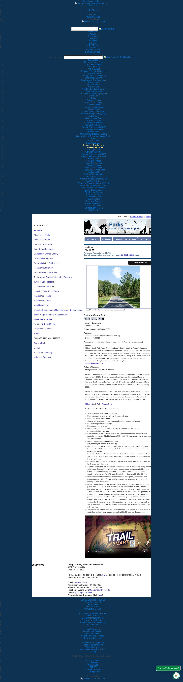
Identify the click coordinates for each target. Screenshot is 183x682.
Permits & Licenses (92, 638)
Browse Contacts (93, 669)
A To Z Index (92, 10)
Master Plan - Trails (42, 301)
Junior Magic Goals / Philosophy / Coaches (53, 277)
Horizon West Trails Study (45, 272)
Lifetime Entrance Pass (44, 287)
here (100, 595)
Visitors (92, 34)
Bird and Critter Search (44, 244)
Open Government (93, 602)
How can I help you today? (168, 668)
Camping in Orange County (46, 254)
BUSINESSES (92, 143)
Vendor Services (92, 647)
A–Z (103, 575)
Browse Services (92, 52)
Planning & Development (93, 642)
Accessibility (93, 665)
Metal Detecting (41, 305)
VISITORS (92, 116)
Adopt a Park (39, 343)
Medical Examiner (93, 634)
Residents (92, 32)
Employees (93, 38)
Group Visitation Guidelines (46, 263)
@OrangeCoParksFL (84, 593)
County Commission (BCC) (93, 600)
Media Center (93, 604)
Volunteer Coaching (42, 357)
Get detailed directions (94, 363)
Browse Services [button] (127, 57)
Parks (148, 217)
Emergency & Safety (93, 620)
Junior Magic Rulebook (44, 282)
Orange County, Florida (99, 590)
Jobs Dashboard (126, 255)
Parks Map (106, 239)
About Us (93, 41)
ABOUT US (93, 210)
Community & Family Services (93, 71)
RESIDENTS (92, 60)
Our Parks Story (92, 239)
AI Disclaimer (93, 663)
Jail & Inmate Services (92, 631)
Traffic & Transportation (92, 645)
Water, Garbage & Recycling (92, 649)
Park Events (144, 239)
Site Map (93, 6)
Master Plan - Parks (42, 296)
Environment (92, 625)
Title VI (93, 667)
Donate (37, 348)
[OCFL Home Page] (91, 3)
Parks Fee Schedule (43, 319)
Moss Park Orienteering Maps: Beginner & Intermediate (58, 310)
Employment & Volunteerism (92, 622)
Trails (36, 333)
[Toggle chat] (176, 675)
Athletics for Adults (42, 235)
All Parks (38, 230)
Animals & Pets (92, 607)
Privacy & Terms (93, 660)
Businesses (93, 36)
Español (92, 15)
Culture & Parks (136, 217)
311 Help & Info (93, 672)
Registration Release (43, 329)
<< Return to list (139, 263)
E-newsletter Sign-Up (43, 258)
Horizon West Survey (43, 268)
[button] (106, 29)
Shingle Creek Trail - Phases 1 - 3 (98, 404)
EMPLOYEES (92, 181)
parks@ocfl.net (80, 582)
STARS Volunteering (43, 353)
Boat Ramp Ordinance (44, 249)
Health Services (93, 629)
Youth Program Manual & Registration (50, 315)
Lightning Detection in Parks (46, 291)
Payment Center (93, 17)
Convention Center (92, 609)
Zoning (93, 651)
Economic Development (92, 618)
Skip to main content (91, 1)
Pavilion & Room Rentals (45, 324)
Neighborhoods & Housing (92, 636)
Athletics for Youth (42, 240)
